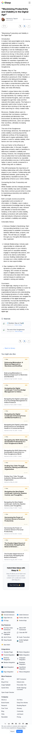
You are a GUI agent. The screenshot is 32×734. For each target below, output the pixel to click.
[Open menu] (29, 2)
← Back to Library (9, 348)
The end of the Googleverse (16, 329)
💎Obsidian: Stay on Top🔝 (15, 323)
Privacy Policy (21, 728)
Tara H (15, 18)
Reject (12, 731)
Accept (19, 731)
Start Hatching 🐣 (15, 585)
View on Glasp (18, 325)
